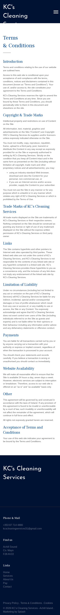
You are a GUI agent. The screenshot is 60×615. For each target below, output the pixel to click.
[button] (56, 12)
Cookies (48, 603)
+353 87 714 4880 (13, 525)
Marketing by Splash (14, 611)
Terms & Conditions (31, 603)
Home (6, 572)
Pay (5, 583)
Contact (7, 586)
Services (8, 576)
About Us (8, 579)
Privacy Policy (11, 603)
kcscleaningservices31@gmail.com (22, 528)
